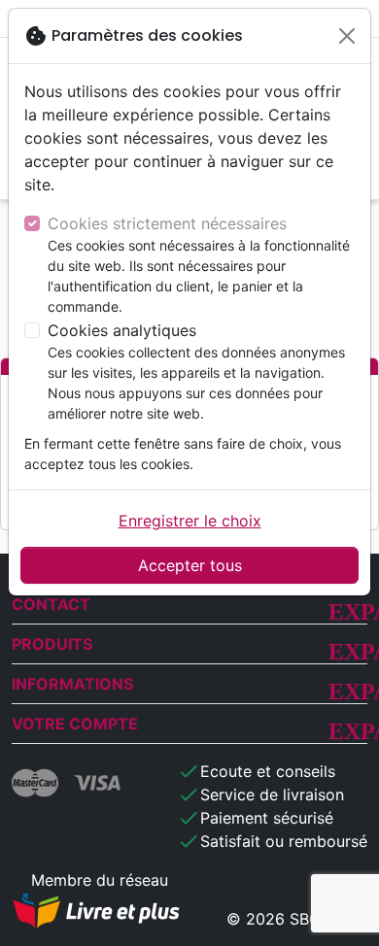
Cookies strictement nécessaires (167, 223)
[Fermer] (346, 35)
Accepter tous (190, 565)
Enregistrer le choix (190, 520)
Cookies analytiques (122, 330)
